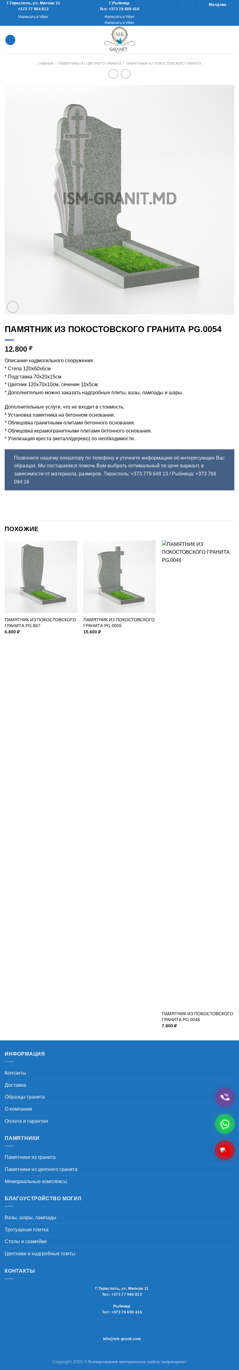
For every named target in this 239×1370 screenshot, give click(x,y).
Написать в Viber (33, 17)
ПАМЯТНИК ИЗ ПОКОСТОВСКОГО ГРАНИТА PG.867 (40, 622)
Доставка (15, 1085)
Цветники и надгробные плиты (40, 1253)
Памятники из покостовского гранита (163, 63)
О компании (18, 1109)
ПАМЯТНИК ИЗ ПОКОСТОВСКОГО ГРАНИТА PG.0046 (197, 1016)
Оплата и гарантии (26, 1121)
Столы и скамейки (26, 1241)
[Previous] (5, 790)
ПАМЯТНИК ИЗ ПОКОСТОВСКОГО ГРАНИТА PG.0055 (119, 622)
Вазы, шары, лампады (30, 1217)
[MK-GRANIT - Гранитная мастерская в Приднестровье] (119, 40)
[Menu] (10, 40)
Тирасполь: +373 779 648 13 (135, 473)
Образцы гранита (25, 1096)
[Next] (234, 790)
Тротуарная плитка (27, 1229)
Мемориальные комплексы (36, 1181)
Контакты (15, 1073)
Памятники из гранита (30, 1157)
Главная (45, 63)
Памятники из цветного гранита (89, 63)
